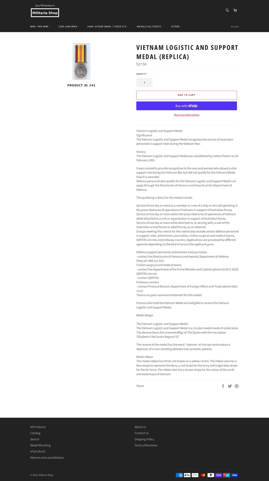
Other (175, 26)
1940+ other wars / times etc (107, 26)
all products (37, 451)
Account (235, 26)
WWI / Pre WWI (39, 26)
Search (34, 439)
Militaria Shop (46, 475)
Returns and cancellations (46, 458)
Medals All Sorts (149, 26)
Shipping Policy (144, 439)
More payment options (186, 115)
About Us (140, 427)
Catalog (35, 433)
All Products (38, 427)
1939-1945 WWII (68, 26)
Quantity (141, 74)
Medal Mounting (40, 445)
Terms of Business (145, 445)
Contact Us (141, 433)
